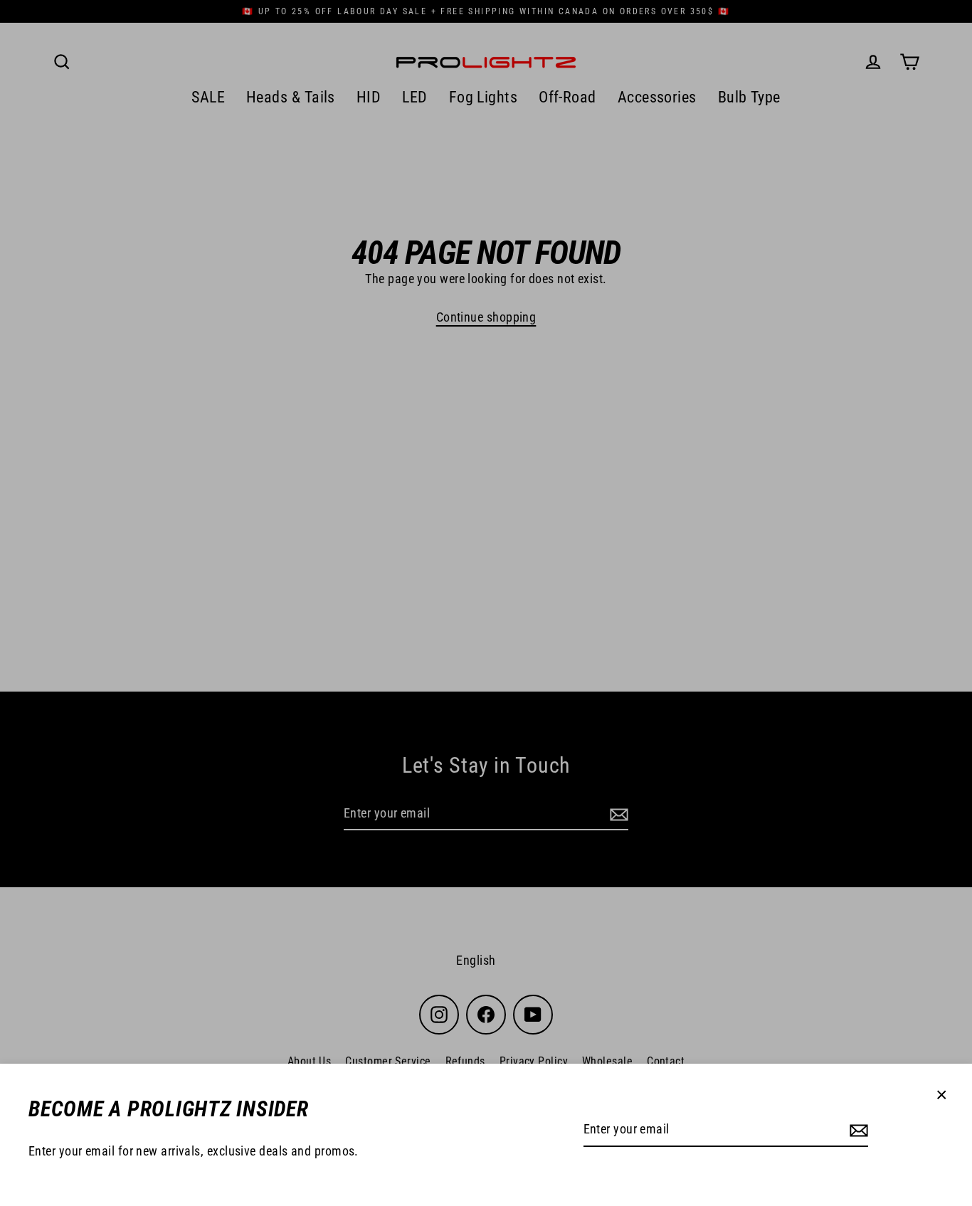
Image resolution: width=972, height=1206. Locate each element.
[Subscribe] (856, 1130)
